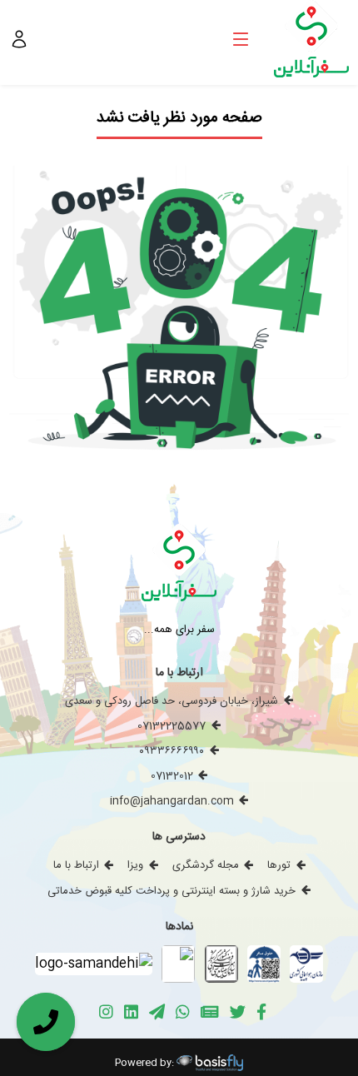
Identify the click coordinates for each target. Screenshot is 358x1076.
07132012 (172, 776)
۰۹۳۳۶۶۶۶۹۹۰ (171, 751)
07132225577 (171, 726)
